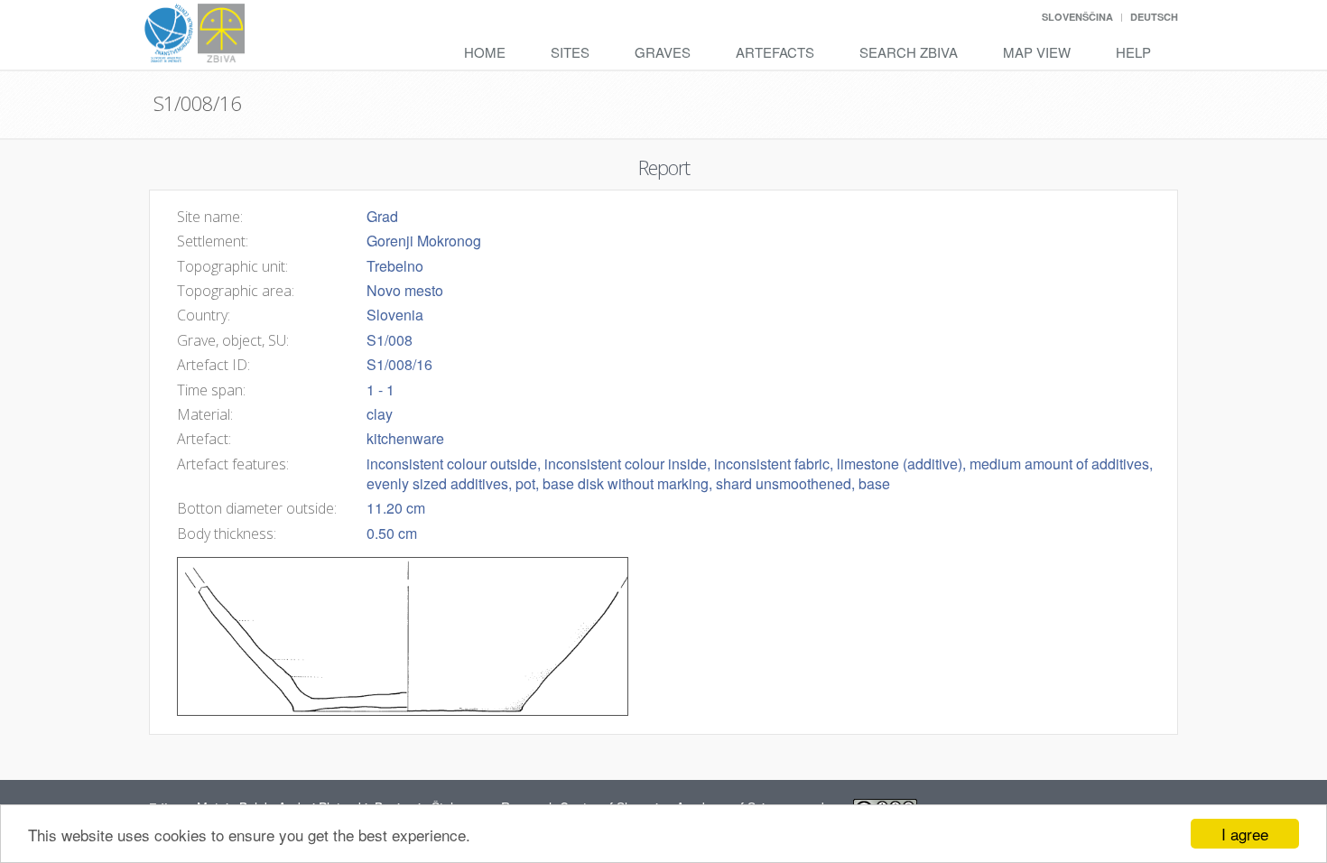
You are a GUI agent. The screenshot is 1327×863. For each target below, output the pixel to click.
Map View (1037, 51)
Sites (570, 51)
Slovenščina (1077, 16)
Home (485, 51)
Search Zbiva (908, 51)
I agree (1244, 833)
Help (1133, 51)
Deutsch (1154, 16)
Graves (663, 51)
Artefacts (775, 51)
